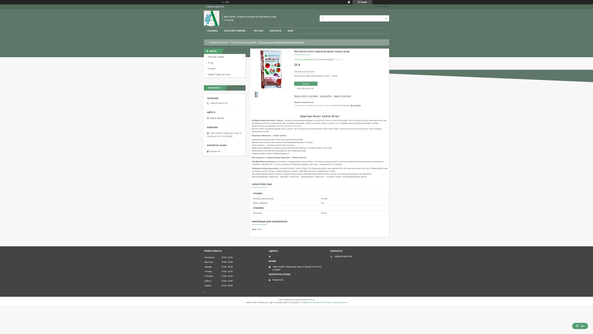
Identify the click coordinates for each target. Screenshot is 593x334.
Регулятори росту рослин (244, 42)
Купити (306, 83)
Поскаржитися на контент (311, 302)
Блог (291, 31)
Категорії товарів (234, 31)
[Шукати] (386, 18)
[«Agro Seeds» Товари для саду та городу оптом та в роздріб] (211, 18)
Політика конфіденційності (335, 302)
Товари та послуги (219, 42)
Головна (212, 31)
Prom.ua (311, 300)
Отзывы (211, 68)
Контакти (276, 31)
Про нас (259, 31)
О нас (211, 63)
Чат (582, 326)
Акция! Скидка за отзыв (219, 74)
